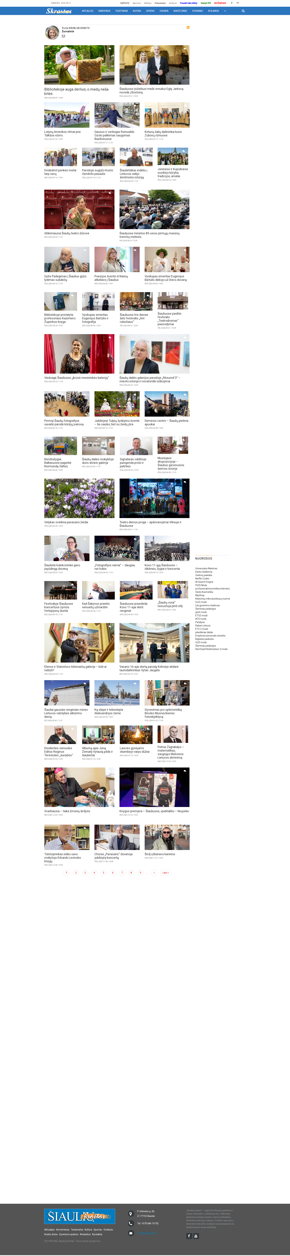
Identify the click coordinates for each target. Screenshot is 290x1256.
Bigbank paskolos (204, 639)
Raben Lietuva (202, 625)
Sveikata (164, 11)
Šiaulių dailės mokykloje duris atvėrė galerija (98, 460)
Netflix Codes (202, 578)
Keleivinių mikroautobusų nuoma (212, 598)
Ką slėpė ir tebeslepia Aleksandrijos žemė (108, 711)
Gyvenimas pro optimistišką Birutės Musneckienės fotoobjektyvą (163, 713)
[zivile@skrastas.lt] (125, 36)
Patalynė (200, 622)
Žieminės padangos (205, 608)
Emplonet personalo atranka (210, 635)
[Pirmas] (59, 10)
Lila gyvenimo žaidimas (207, 605)
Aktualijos (87, 11)
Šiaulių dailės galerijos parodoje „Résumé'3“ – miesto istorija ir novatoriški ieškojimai (149, 379)
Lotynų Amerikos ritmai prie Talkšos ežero (62, 133)
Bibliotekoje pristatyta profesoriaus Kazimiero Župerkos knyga (60, 318)
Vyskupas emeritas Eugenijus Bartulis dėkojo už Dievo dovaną (166, 278)
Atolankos (213, 11)
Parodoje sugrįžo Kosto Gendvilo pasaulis (97, 172)
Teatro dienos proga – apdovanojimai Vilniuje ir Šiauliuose (150, 523)
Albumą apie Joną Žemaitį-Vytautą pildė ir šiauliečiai (97, 751)
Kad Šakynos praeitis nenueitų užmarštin (96, 605)
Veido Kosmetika (204, 592)
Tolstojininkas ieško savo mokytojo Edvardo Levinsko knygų (62, 857)
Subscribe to (188, 27)
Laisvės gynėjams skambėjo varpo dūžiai (135, 749)
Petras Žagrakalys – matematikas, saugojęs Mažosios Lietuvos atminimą (171, 752)
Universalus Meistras (206, 568)
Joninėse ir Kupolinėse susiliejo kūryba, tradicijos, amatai (173, 172)
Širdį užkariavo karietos (160, 854)
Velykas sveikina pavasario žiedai (66, 522)
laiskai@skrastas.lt (147, 1233)
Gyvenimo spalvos (68, 1234)
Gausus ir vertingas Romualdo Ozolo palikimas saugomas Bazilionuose (114, 135)
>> (225, 11)
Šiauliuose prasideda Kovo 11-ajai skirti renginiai (133, 607)
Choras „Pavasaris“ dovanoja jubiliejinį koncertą (113, 855)
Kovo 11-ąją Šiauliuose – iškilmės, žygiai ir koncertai (162, 566)
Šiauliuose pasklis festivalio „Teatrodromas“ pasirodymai (169, 319)
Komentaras (62, 1229)
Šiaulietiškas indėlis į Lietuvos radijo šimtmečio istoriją (133, 173)
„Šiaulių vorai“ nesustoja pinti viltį (170, 604)
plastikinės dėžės (204, 632)
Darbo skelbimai (203, 571)
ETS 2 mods (201, 629)
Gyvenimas (197, 11)
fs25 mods (201, 642)
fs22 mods (201, 602)
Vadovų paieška (203, 575)
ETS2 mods (201, 615)
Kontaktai (97, 1234)
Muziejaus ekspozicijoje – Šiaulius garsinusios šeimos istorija (171, 463)
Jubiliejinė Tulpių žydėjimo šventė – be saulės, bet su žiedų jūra (116, 422)
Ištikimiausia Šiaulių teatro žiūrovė (66, 233)
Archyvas (173, 3)
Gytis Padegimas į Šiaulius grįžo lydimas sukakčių (65, 278)
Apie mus (137, 3)
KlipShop (200, 595)
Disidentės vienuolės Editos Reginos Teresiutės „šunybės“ (58, 751)
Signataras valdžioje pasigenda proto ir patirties (133, 462)
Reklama (147, 3)
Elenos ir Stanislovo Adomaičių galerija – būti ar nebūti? (75, 668)
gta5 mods (201, 612)
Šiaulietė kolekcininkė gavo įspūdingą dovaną (62, 566)
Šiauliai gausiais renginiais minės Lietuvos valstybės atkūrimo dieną (66, 713)
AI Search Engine (204, 582)
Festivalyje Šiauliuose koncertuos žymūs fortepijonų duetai (58, 607)
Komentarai (104, 11)
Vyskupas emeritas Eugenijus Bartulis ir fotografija (95, 318)
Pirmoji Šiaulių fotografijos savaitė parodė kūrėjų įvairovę (64, 422)
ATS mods (200, 619)
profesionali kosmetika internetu (212, 588)
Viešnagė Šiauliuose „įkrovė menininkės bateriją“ (76, 377)
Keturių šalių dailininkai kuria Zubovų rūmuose (163, 133)
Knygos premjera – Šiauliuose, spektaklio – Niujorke (154, 811)
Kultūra (137, 11)
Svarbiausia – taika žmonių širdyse (67, 811)
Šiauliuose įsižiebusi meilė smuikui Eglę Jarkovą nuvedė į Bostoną (151, 90)
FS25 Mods (201, 585)
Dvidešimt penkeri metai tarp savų (60, 172)
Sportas (150, 11)
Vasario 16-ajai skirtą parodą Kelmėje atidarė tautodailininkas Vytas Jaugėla (149, 668)
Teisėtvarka (121, 11)
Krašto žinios (180, 11)
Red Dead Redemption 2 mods (211, 649)
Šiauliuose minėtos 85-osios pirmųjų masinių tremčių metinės (149, 235)
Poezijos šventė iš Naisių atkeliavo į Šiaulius (111, 278)
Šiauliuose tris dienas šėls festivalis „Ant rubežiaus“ (134, 318)
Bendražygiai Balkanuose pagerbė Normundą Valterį (57, 462)
